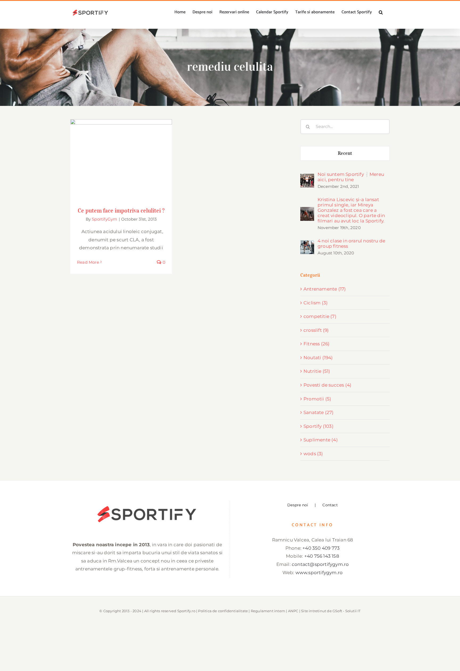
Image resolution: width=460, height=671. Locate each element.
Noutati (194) (318, 357)
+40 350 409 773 (321, 548)
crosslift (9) (316, 330)
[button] (381, 12)
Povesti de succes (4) (327, 385)
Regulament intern (268, 611)
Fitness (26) (316, 343)
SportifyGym (104, 219)
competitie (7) (319, 316)
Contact (330, 505)
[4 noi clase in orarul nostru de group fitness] (307, 244)
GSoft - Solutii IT (346, 611)
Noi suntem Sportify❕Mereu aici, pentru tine (351, 177)
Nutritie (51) (316, 371)
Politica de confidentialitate (223, 611)
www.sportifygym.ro (319, 572)
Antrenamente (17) (324, 289)
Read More (88, 262)
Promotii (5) (317, 398)
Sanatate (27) (318, 412)
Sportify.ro (186, 611)
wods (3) (313, 453)
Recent (345, 153)
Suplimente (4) (320, 439)
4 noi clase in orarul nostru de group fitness (351, 243)
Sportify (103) (318, 426)
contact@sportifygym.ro (320, 564)
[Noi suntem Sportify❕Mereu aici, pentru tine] (307, 177)
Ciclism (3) (315, 302)
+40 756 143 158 (321, 556)
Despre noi (297, 505)
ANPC (293, 611)
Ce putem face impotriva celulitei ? (121, 154)
